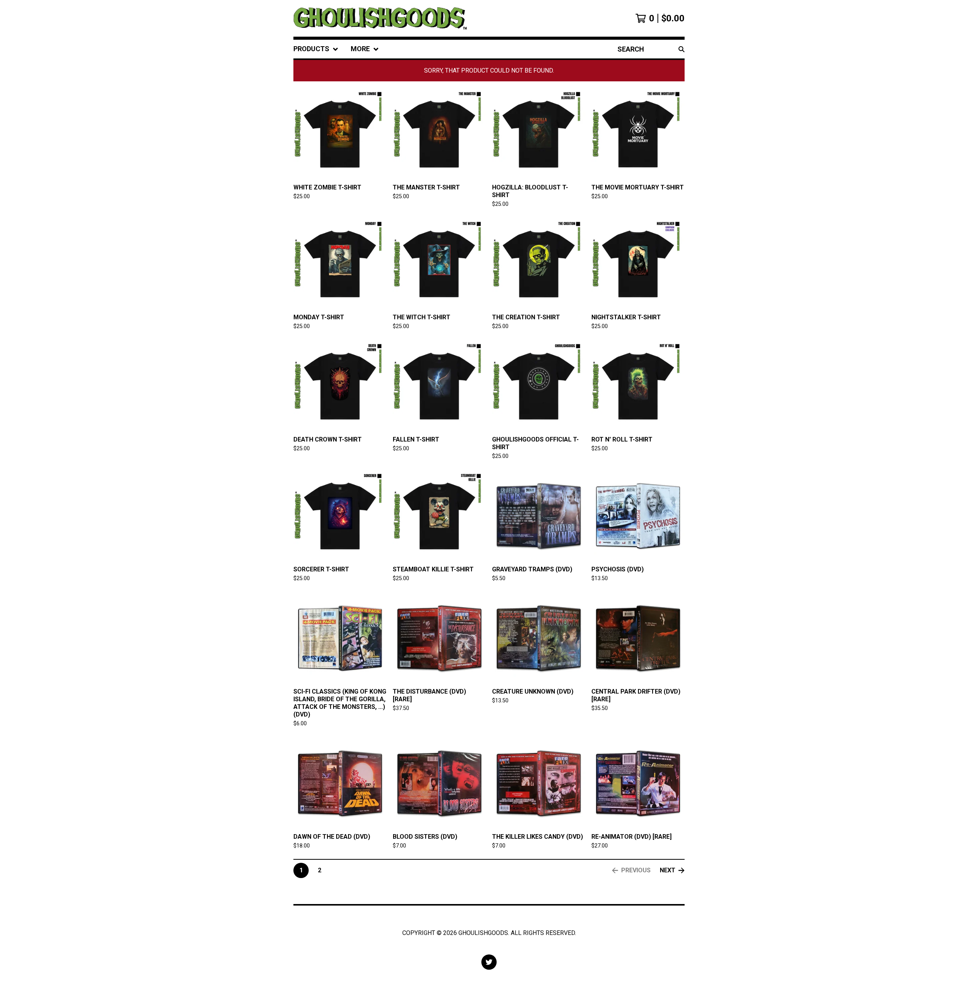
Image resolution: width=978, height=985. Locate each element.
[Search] (681, 49)
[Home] (380, 18)
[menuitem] (315, 49)
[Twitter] (489, 962)
